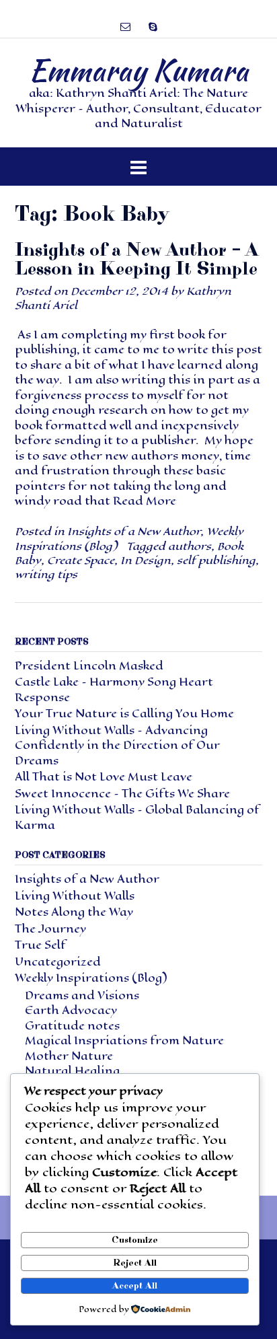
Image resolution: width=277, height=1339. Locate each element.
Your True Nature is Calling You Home (124, 713)
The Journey (50, 928)
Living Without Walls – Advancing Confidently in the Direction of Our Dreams (117, 745)
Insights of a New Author (133, 531)
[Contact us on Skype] (153, 26)
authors (189, 546)
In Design (145, 560)
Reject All (135, 1263)
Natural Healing (72, 1070)
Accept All (134, 1286)
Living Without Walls (74, 896)
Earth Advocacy (71, 1010)
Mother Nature (69, 1056)
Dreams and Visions (82, 995)
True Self (40, 945)
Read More (144, 501)
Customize (135, 1240)
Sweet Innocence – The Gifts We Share (122, 793)
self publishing (216, 560)
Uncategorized (58, 961)
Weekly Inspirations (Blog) (91, 978)
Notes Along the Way (74, 912)
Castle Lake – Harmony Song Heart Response (114, 690)
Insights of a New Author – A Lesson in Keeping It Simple (136, 259)
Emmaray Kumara (138, 70)
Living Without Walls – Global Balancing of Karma (137, 817)
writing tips (46, 574)
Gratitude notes (72, 1025)
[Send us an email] (125, 26)
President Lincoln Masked (89, 665)
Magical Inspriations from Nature (124, 1040)
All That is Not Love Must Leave (103, 776)
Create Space (80, 560)
